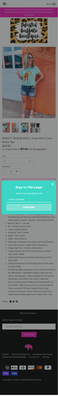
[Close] (52, 184)
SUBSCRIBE (29, 207)
